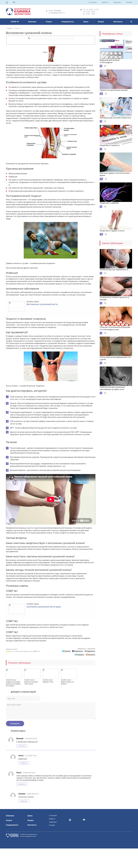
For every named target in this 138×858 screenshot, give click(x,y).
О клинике (93, 2)
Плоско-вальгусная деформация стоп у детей (115, 358)
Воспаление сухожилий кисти (42, 304)
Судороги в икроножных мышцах (114, 90)
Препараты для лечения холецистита (115, 118)
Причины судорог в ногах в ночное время (115, 174)
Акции (101, 21)
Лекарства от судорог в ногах (112, 230)
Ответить (21, 746)
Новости (105, 2)
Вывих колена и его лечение (67, 683)
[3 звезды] (10, 651)
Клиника (32, 21)
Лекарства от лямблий (109, 203)
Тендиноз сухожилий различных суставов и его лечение (13, 684)
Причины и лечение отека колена (31, 683)
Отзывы (129, 2)
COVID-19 (15, 21)
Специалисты (67, 21)
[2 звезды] (9, 651)
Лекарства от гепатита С (110, 145)
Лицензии (117, 2)
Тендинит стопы (48, 682)
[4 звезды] (12, 651)
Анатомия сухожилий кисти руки (44, 606)
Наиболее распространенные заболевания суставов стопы (112, 388)
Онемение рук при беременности (114, 269)
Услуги (49, 21)
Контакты (117, 21)
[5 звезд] (14, 651)
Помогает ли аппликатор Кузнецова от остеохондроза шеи (115, 328)
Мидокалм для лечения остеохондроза (109, 61)
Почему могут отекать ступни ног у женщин (114, 298)
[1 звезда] (7, 651)
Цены (85, 21)
